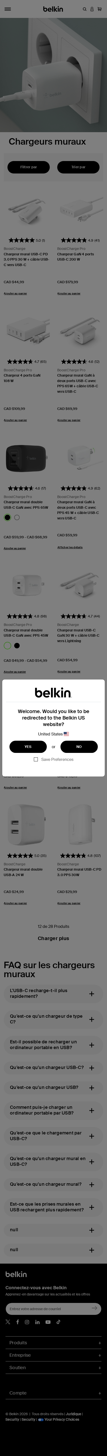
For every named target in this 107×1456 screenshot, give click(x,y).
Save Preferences (57, 759)
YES (28, 746)
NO (79, 746)
